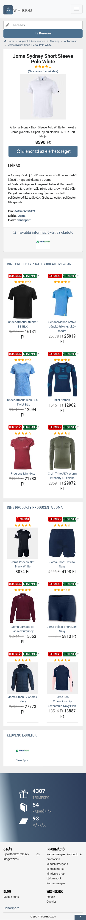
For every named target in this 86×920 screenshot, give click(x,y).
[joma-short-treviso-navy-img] (62, 543)
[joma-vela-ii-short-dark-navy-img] (62, 607)
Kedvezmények (56, 883)
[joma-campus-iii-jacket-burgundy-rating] (22, 590)
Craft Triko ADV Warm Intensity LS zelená (62, 476)
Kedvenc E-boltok (22, 735)
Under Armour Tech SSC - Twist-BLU (22, 402)
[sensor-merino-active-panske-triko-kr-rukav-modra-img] (62, 301)
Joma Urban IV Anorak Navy (22, 699)
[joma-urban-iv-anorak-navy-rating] (22, 660)
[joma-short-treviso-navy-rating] (62, 525)
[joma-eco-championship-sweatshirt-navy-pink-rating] (62, 660)
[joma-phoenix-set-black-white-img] (22, 543)
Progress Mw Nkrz (23, 473)
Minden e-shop (56, 873)
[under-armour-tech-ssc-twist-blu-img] (22, 379)
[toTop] (80, 917)
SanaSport (24, 220)
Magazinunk (11, 896)
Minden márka (55, 868)
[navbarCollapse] (77, 9)
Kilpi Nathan (62, 400)
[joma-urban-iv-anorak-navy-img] (22, 678)
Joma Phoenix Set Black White (22, 564)
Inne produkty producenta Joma (35, 507)
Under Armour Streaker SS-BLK (22, 324)
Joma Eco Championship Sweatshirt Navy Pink (62, 701)
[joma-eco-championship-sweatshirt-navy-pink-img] (62, 678)
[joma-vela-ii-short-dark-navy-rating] (62, 590)
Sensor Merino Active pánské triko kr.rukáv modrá (62, 326)
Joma (21, 215)
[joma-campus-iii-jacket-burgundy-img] (22, 607)
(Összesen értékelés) (43, 71)
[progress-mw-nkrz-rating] (22, 433)
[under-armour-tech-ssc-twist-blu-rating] (22, 360)
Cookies (51, 901)
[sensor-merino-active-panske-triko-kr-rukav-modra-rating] (62, 282)
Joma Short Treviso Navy (62, 564)
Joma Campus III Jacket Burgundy (22, 629)
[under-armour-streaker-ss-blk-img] (22, 301)
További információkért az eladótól (45, 232)
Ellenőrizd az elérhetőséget (46, 151)
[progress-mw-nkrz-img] (22, 453)
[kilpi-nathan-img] (62, 379)
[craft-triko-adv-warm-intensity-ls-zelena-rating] (62, 433)
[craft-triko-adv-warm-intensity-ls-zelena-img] (62, 453)
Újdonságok (54, 878)
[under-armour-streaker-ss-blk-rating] (22, 282)
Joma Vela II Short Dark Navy (62, 629)
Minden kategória (57, 864)
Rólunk (51, 896)
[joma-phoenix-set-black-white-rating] (22, 525)
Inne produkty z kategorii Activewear (39, 264)
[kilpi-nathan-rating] (62, 360)
